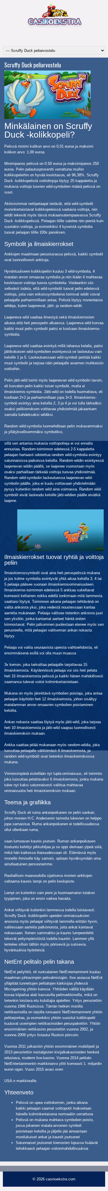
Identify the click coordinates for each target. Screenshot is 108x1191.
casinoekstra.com (60, 1179)
